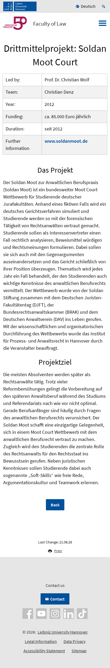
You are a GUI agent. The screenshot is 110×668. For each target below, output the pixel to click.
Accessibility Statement (44, 650)
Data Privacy (74, 641)
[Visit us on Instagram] (55, 613)
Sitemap (79, 650)
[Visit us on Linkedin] (68, 613)
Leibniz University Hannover (63, 632)
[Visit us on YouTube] (41, 613)
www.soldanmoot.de (66, 141)
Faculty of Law (49, 24)
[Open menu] (102, 24)
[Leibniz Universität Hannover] (20, 6)
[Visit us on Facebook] (27, 613)
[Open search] (104, 6)
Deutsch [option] (88, 6)
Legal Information (41, 641)
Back (55, 504)
